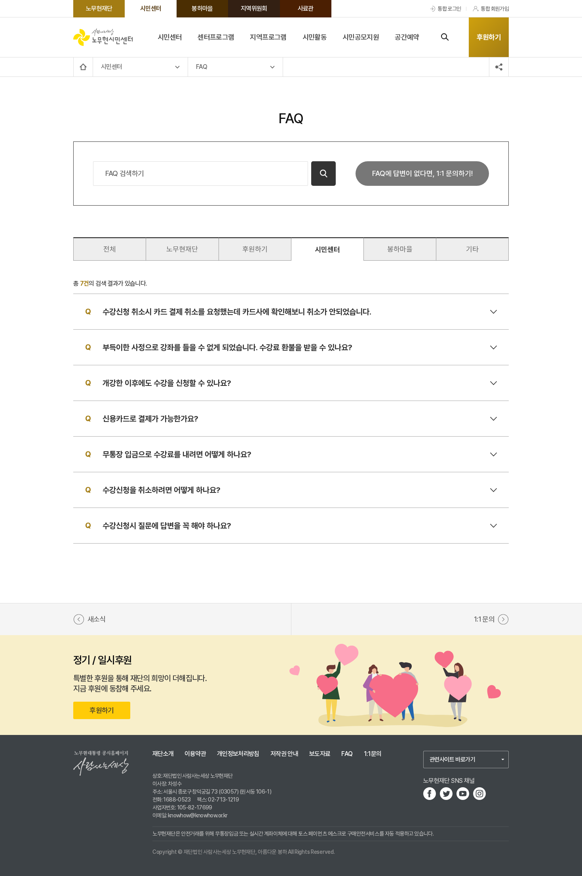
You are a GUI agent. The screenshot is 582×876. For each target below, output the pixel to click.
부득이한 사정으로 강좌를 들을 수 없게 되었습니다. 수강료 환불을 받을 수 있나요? (227, 347)
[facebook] (429, 793)
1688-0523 (176, 799)
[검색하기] (445, 37)
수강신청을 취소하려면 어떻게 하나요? (162, 490)
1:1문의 (373, 754)
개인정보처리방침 (238, 754)
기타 (472, 249)
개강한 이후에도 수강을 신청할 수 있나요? (167, 383)
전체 (109, 249)
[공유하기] (498, 67)
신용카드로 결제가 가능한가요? (150, 419)
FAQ (346, 754)
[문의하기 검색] (323, 173)
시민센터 (327, 249)
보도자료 (319, 754)
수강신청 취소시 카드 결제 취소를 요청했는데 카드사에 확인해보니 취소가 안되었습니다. (237, 312)
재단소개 (162, 754)
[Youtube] (462, 793)
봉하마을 (400, 249)
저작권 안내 (284, 754)
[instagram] (479, 793)
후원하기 (489, 37)
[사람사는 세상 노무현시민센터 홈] (103, 37)
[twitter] (446, 793)
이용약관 (194, 754)
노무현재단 (182, 249)
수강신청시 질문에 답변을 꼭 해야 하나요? (167, 526)
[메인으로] (83, 67)
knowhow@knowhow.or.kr (198, 815)
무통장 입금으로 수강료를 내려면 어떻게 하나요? (177, 454)
